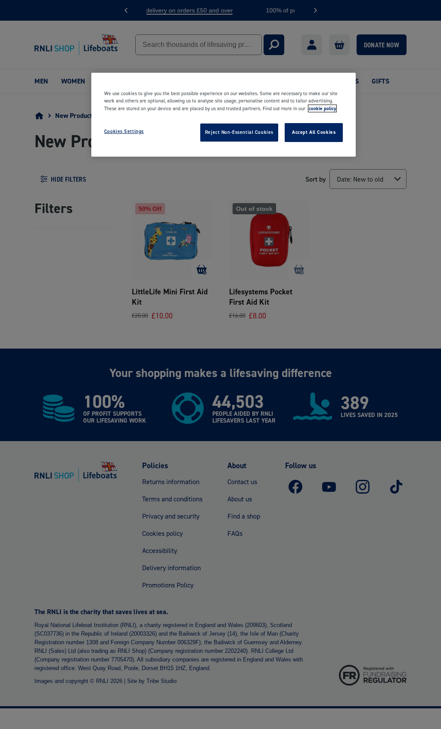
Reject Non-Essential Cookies (239, 132)
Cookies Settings (124, 131)
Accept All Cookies (313, 132)
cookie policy (322, 108)
